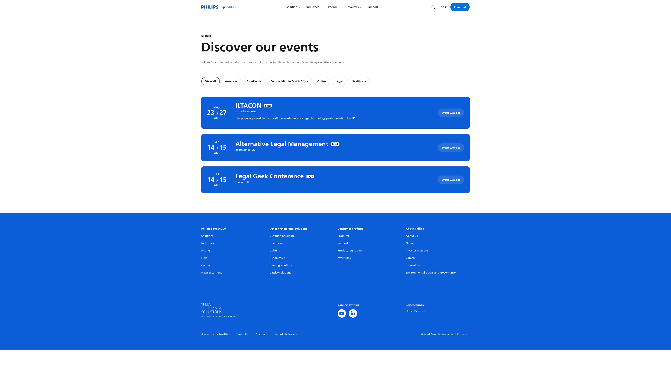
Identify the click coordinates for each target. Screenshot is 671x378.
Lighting (274, 251)
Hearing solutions (280, 265)
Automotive (277, 258)
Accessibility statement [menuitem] (286, 334)
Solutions (207, 236)
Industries (207, 243)
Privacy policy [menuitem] (262, 334)
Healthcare (359, 81)
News (409, 243)
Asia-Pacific (253, 81)
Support (343, 243)
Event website (451, 112)
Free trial (460, 7)
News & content (211, 273)
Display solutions (280, 273)
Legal (339, 81)
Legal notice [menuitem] (243, 334)
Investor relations (417, 251)
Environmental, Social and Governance (431, 273)
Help (204, 258)
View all (210, 81)
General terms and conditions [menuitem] (215, 334)
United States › (415, 311)
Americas (231, 81)
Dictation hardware (282, 236)
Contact (206, 265)
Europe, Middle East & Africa (289, 81)
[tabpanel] (335, 145)
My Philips (344, 258)
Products (343, 236)
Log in (443, 7)
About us (412, 236)
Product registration (350, 251)
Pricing (205, 251)
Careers (410, 258)
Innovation (413, 265)
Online (321, 81)
